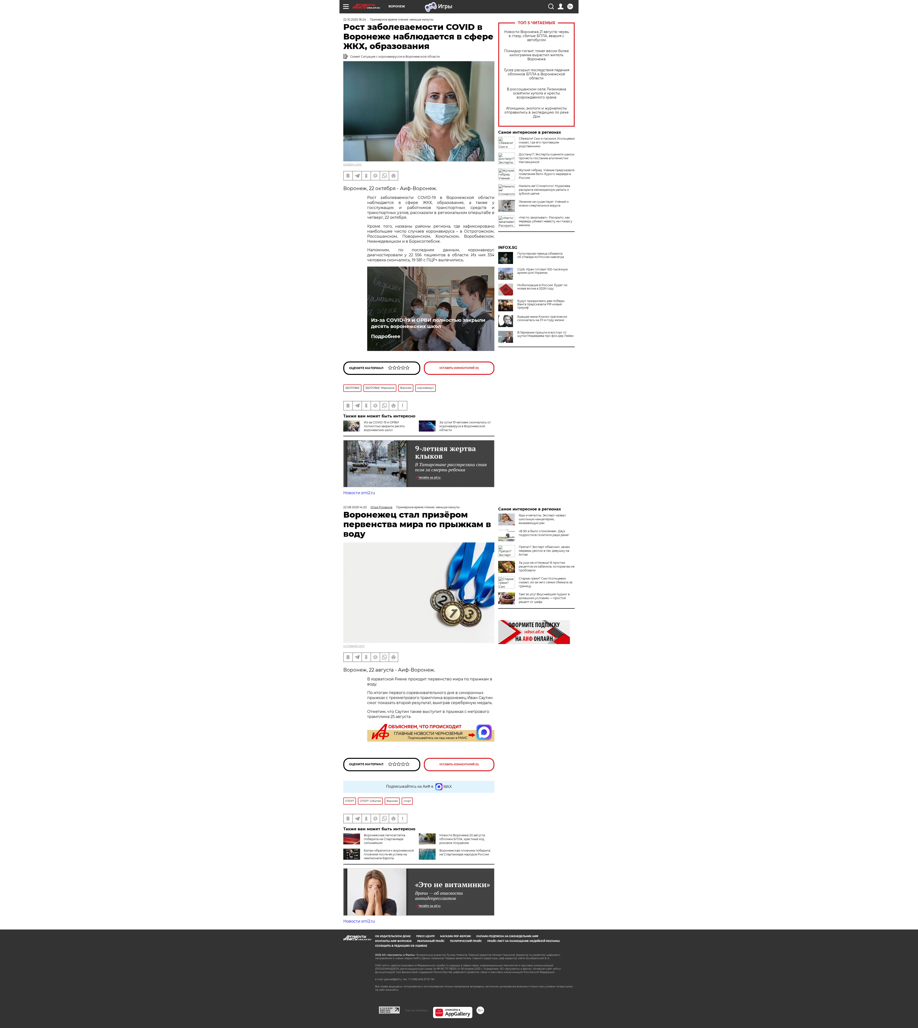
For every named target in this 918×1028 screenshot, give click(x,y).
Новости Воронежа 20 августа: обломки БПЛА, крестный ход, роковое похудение (462, 839)
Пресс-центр (425, 936)
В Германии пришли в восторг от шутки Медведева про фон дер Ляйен (545, 334)
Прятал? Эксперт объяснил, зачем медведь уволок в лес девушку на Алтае (544, 550)
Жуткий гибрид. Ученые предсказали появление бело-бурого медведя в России (546, 174)
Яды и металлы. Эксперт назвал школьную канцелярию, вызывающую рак (542, 519)
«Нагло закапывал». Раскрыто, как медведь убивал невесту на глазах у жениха (545, 221)
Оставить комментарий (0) (459, 368)
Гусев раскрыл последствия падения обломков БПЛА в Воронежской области (536, 74)
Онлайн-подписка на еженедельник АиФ (507, 936)
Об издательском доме (393, 936)
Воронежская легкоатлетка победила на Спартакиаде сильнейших (384, 839)
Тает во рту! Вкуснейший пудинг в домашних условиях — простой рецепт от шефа (544, 598)
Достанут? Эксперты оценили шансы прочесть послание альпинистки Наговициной (546, 158)
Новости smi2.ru (359, 493)
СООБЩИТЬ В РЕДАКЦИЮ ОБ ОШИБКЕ (401, 945)
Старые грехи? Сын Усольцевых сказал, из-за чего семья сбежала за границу (545, 582)
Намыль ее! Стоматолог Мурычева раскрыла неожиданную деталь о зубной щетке (544, 189)
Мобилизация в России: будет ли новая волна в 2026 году (542, 287)
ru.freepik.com (354, 646)
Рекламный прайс (430, 941)
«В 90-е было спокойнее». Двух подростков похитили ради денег (544, 533)
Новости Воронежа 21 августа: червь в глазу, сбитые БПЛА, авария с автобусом (536, 36)
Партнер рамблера (416, 1010)
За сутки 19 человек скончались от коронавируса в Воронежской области (465, 426)
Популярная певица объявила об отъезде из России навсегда (540, 255)
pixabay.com (352, 164)
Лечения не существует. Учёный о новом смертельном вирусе (544, 203)
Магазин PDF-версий (455, 936)
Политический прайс (466, 941)
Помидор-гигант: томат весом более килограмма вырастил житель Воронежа (536, 55)
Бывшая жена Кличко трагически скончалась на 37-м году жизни (542, 318)
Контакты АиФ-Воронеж (393, 941)
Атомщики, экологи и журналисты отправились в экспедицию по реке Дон (536, 112)
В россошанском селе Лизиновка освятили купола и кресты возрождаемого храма (536, 93)
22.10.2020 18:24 (354, 19)
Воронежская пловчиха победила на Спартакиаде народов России (464, 852)
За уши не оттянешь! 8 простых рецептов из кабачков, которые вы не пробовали (546, 566)
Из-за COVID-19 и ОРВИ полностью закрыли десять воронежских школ (428, 323)
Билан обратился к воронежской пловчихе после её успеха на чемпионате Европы (389, 854)
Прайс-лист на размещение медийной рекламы (523, 941)
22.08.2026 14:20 (355, 507)
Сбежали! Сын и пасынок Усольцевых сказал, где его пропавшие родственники (547, 142)
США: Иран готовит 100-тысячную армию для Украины (542, 271)
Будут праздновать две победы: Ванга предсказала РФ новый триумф (541, 304)
